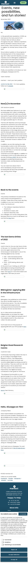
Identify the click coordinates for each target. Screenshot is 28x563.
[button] (14, 2)
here (9, 272)
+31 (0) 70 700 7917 (7, 84)
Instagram (17, 478)
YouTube (10, 480)
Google (10, 478)
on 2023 (13, 157)
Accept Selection (14, 554)
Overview (23, 514)
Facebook (4, 478)
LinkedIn (10, 86)
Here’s (3, 390)
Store (9, 510)
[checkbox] (6, 540)
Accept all (14, 559)
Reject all (14, 550)
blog (9, 218)
